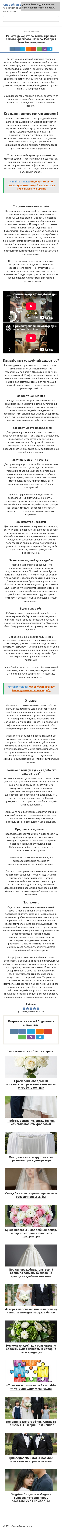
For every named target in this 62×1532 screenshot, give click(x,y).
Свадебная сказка (16, 4)
